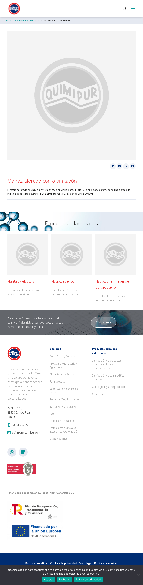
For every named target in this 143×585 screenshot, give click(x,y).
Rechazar (64, 579)
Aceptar (48, 579)
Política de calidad (36, 563)
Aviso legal (85, 563)
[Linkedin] (23, 452)
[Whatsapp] (11, 452)
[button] (113, 166)
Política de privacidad (63, 563)
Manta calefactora (21, 281)
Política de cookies (106, 563)
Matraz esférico (62, 281)
